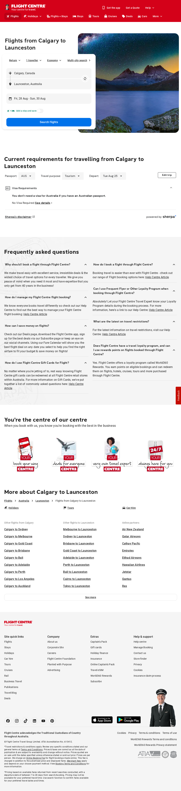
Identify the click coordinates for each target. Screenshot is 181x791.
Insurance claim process (147, 675)
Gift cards (96, 647)
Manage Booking (143, 647)
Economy (52, 60)
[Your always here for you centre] (155, 454)
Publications (11, 687)
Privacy (138, 664)
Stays (80, 16)
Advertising (53, 670)
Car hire (8, 658)
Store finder (140, 658)
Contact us (140, 653)
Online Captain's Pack (102, 664)
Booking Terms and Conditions (71, 763)
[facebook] (8, 721)
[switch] (39, 111)
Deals (129, 16)
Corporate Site (55, 647)
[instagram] (17, 721)
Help (148, 7)
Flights (15, 16)
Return (13, 60)
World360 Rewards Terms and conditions (154, 739)
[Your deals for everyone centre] (69, 454)
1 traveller (32, 60)
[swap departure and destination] (85, 78)
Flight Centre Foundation (61, 658)
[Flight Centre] (18, 623)
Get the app (113, 7)
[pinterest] (52, 721)
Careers (51, 653)
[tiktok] (25, 721)
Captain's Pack (98, 641)
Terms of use (169, 733)
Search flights (49, 122)
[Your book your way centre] (25, 454)
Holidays (33, 16)
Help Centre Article (35, 314)
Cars (144, 16)
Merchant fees (74, 761)
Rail (6, 675)
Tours (95, 16)
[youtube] (43, 721)
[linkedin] (34, 721)
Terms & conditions (149, 733)
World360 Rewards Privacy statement (155, 745)
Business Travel (13, 681)
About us (52, 641)
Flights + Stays (59, 16)
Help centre (140, 641)
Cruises (112, 16)
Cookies (138, 670)
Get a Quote (133, 7)
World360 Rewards (101, 675)
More (156, 16)
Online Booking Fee (35, 758)
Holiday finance (99, 653)
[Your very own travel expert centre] (112, 454)
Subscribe (96, 681)
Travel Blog (10, 692)
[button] (90, 597)
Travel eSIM (96, 670)
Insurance (96, 658)
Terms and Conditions (32, 749)
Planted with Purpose (59, 664)
